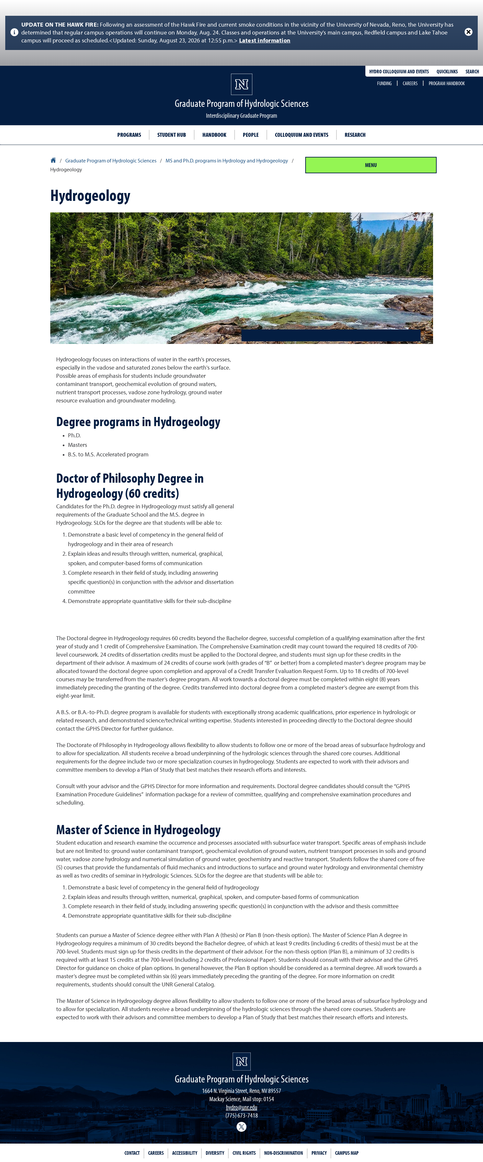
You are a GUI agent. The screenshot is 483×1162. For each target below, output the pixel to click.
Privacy (319, 1153)
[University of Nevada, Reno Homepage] (242, 1062)
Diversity (215, 1153)
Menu (371, 165)
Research (355, 134)
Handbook (214, 134)
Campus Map (346, 1153)
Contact (132, 1153)
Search (472, 71)
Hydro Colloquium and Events (399, 71)
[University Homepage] (53, 161)
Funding (384, 83)
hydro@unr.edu (241, 1107)
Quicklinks (447, 71)
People (251, 134)
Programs (129, 134)
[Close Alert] (468, 32)
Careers (410, 83)
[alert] (241, 33)
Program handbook (447, 83)
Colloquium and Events (301, 134)
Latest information (265, 41)
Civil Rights (244, 1153)
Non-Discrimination (283, 1153)
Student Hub (171, 134)
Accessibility (184, 1153)
